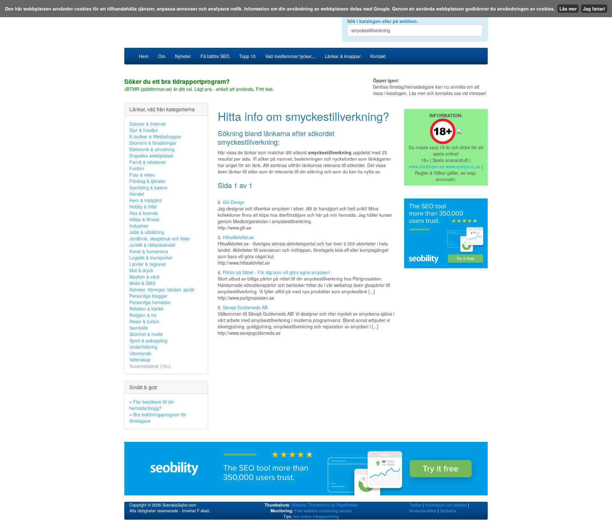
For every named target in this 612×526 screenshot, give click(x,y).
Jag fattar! (594, 8)
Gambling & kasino (148, 187)
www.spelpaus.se (463, 166)
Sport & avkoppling (148, 340)
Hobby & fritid (143, 206)
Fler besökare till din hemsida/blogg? (151, 404)
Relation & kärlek (146, 308)
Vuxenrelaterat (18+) (150, 366)
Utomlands (140, 353)
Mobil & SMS (142, 283)
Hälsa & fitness (144, 219)
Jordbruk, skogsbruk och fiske (159, 238)
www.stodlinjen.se (426, 166)
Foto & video (142, 175)
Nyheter (183, 56)
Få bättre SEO (214, 56)
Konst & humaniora (148, 251)
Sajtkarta (448, 511)
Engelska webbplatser (151, 155)
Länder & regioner (147, 264)
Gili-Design (234, 202)
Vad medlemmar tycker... (290, 56)
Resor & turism (144, 321)
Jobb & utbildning (146, 232)
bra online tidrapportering (316, 516)
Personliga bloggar (148, 296)
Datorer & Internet (147, 124)
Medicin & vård (144, 277)
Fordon (136, 168)
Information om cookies (446, 505)
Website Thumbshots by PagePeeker (325, 505)
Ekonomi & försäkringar (153, 143)
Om (161, 56)
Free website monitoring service (323, 511)
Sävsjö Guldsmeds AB (245, 307)
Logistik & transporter (150, 257)
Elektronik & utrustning (152, 149)
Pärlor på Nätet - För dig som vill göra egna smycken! (277, 272)
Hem (144, 56)
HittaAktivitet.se (238, 237)
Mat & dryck (141, 270)
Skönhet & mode (146, 334)
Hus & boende (143, 213)
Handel (136, 194)
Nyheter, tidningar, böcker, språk (161, 289)
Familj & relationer (147, 162)
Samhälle (138, 328)
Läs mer (568, 8)
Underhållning (143, 347)
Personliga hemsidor (150, 302)
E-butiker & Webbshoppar (155, 136)
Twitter (415, 505)
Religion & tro (143, 315)
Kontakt (378, 56)
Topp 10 (247, 56)
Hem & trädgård (145, 200)
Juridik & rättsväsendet (152, 245)
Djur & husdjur (143, 130)
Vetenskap (139, 359)
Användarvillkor (422, 511)
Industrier (139, 226)
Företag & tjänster (147, 181)
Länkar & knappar (343, 56)
